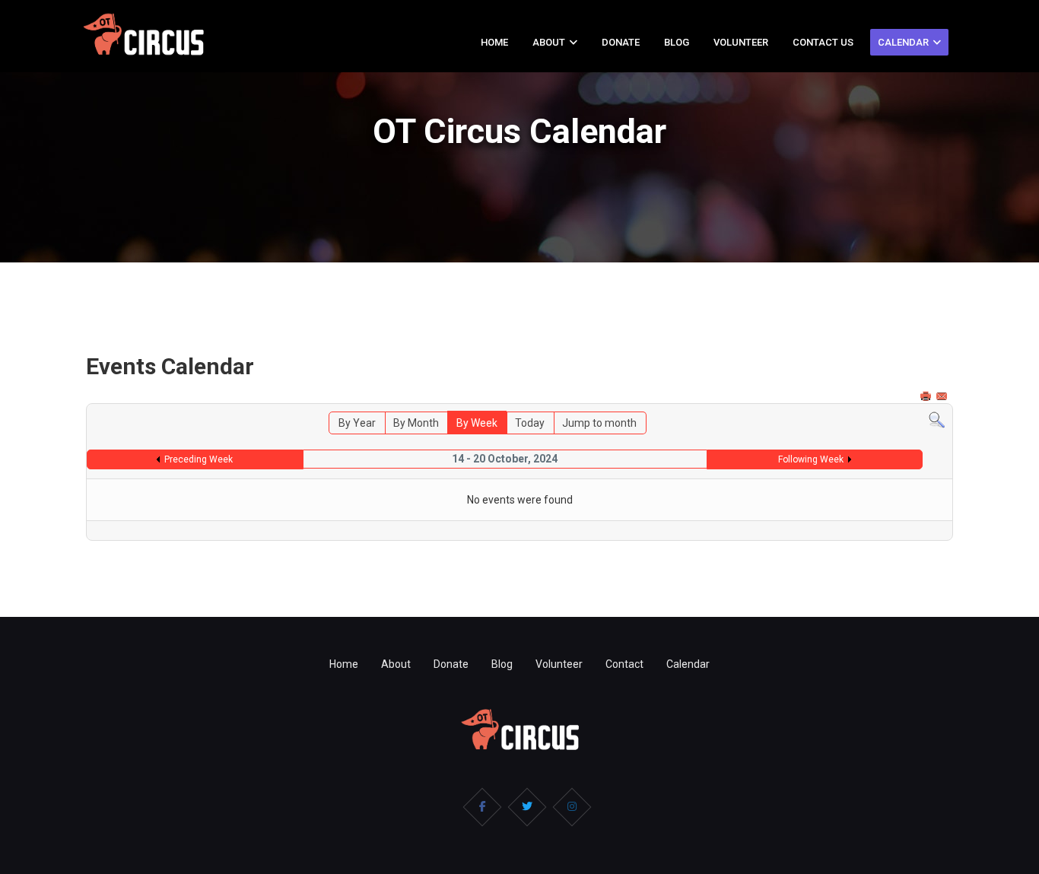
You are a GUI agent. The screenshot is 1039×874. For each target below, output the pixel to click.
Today (530, 423)
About (548, 42)
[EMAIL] (943, 396)
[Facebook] (482, 807)
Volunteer (740, 42)
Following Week (811, 459)
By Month (416, 423)
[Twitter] (527, 807)
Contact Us (823, 42)
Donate (621, 42)
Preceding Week (198, 459)
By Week (476, 423)
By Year (357, 423)
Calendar (903, 42)
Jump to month (599, 423)
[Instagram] (572, 807)
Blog (676, 42)
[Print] (927, 396)
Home (494, 42)
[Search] (937, 420)
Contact (624, 664)
